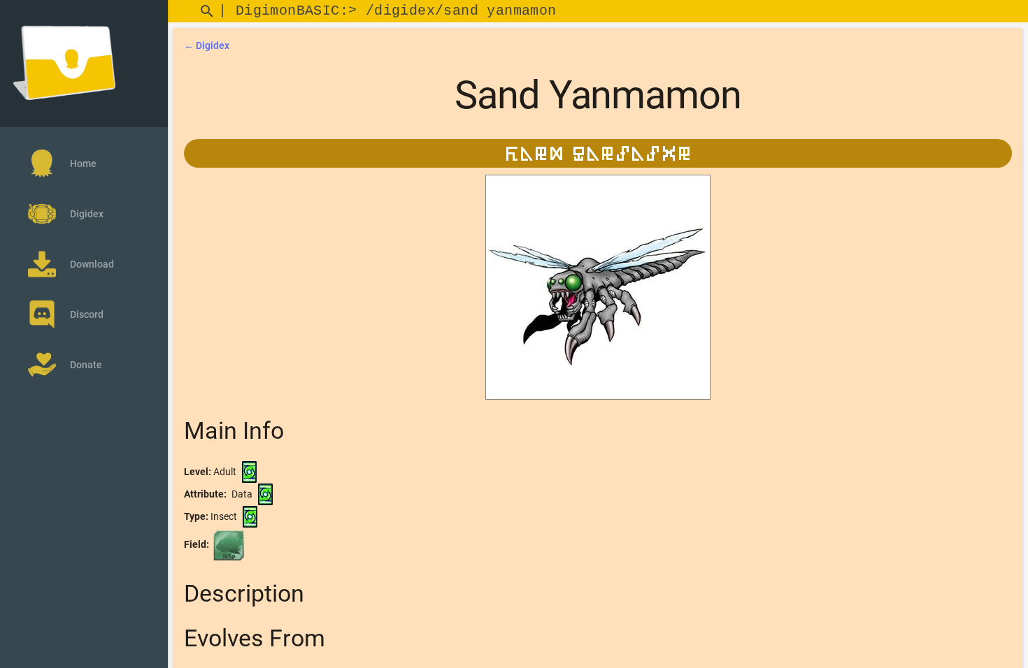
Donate (86, 364)
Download (92, 264)
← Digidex (206, 45)
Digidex (86, 213)
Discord (86, 314)
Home (83, 163)
